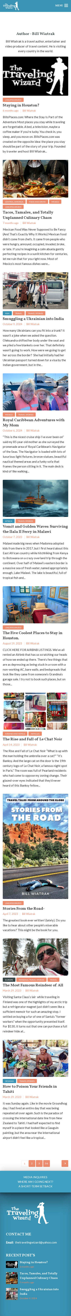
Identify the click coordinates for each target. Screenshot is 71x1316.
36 (46, 1163)
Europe (9, 980)
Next (65, 1163)
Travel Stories (35, 313)
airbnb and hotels (15, 734)
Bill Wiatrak (29, 110)
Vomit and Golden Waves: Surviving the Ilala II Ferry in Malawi (35, 529)
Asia (7, 313)
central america (14, 202)
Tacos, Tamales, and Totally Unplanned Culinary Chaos (28, 215)
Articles (35, 734)
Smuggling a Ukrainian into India (33, 319)
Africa (8, 521)
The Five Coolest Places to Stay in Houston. (32, 635)
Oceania (9, 1081)
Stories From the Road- (24, 908)
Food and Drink (37, 202)
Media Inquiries (35, 1177)
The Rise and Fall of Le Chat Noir (32, 739)
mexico (55, 202)
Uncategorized (13, 100)
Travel (18, 313)
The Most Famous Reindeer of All (33, 985)
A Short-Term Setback (35, 1186)
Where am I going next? (35, 1181)
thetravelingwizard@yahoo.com (36, 1242)
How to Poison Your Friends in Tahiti (30, 1089)
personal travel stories (31, 980)
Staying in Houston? (21, 105)
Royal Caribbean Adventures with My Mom (33, 423)
